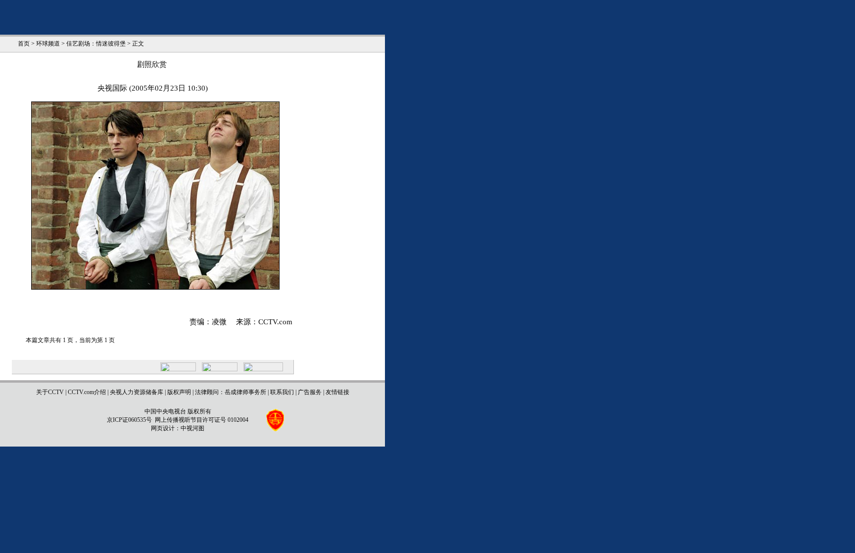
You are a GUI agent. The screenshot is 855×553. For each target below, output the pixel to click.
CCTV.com (275, 322)
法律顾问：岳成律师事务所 (230, 392)
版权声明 (179, 392)
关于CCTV (50, 392)
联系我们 (282, 392)
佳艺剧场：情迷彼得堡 (96, 43)
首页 (24, 43)
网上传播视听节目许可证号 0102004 (201, 419)
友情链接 (337, 392)
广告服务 (310, 392)
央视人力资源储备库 (136, 392)
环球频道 (48, 43)
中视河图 (192, 428)
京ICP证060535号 (129, 419)
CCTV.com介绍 (87, 392)
